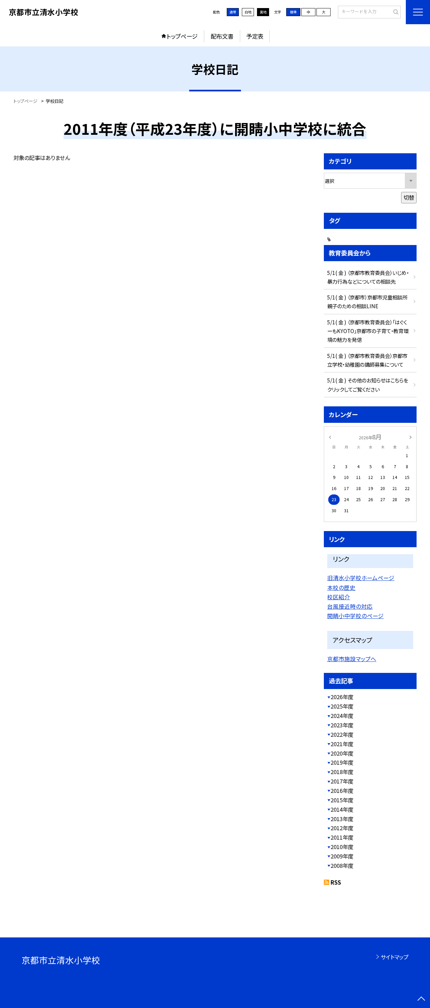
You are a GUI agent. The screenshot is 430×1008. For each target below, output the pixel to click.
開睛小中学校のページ (355, 616)
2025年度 (342, 706)
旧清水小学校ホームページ (360, 578)
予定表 (254, 36)
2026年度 (342, 697)
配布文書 (222, 36)
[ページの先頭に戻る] (421, 999)
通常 (232, 11)
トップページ (182, 36)
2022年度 (342, 734)
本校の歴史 (341, 587)
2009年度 (342, 856)
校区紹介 (338, 597)
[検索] (395, 12)
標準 (293, 11)
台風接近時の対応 (350, 606)
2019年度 (342, 762)
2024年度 (342, 716)
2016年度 (342, 791)
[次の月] (411, 437)
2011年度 (342, 837)
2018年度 (342, 772)
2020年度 (342, 753)
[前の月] (330, 437)
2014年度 (342, 809)
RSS (336, 882)
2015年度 (342, 800)
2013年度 (342, 819)
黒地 (263, 11)
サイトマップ (394, 957)
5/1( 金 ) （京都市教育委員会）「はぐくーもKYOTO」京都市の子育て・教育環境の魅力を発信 (367, 330)
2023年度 (342, 725)
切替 (408, 197)
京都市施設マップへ (351, 659)
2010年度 (342, 847)
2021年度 (342, 744)
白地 (248, 11)
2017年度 (342, 781)
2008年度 (342, 865)
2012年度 (342, 828)
